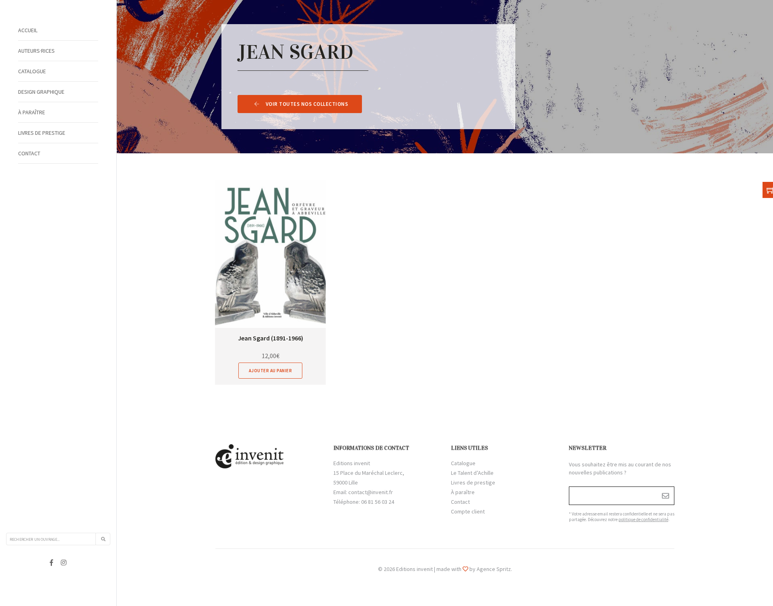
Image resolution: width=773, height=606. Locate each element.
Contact (29, 153)
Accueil (27, 30)
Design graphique (41, 91)
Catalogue (32, 71)
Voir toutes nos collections (307, 104)
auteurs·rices (36, 50)
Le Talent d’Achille (472, 472)
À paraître (31, 112)
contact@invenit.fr (370, 492)
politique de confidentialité (643, 519)
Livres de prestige (41, 132)
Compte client (468, 511)
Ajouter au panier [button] (270, 370)
